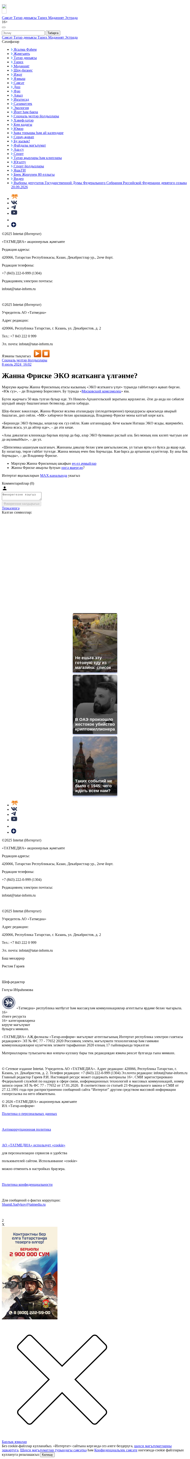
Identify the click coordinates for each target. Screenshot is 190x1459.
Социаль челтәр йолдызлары (24, 360)
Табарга (53, 33)
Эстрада (71, 18)
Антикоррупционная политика (26, 1129)
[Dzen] (13, 226)
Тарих (43, 18)
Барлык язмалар (14, 1442)
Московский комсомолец (101, 391)
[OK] (14, 220)
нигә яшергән (72, 468)
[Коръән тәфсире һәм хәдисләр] (14, 199)
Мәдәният (56, 18)
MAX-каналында (53, 475)
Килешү (47, 1454)
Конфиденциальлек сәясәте (115, 1450)
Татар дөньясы (25, 18)
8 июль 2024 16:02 (17, 364)
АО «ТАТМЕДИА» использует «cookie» (33, 1145)
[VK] (14, 203)
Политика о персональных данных (29, 1114)
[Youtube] (14, 213)
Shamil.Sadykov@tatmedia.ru (24, 1204)
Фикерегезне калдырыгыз (21, 503)
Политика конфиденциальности (27, 1184)
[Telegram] (13, 208)
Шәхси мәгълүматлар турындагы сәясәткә (53, 1450)
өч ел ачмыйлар (84, 463)
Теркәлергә (10, 508)
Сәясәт (7, 18)
